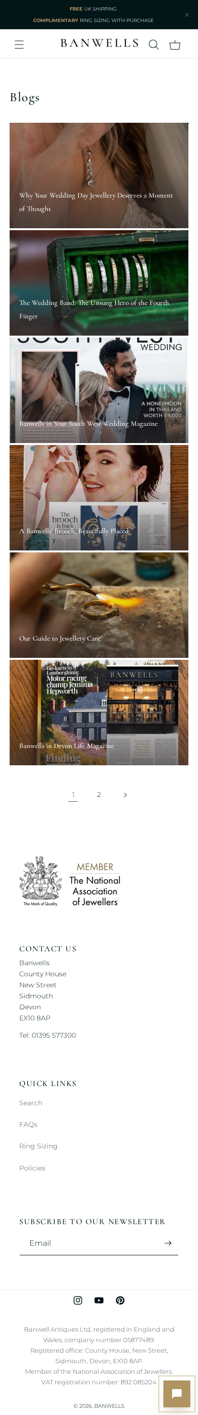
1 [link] (73, 794)
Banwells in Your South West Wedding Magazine (88, 423)
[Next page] (125, 795)
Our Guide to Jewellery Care (59, 638)
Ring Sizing (38, 1146)
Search (30, 1103)
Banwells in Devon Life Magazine (66, 745)
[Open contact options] (176, 1393)
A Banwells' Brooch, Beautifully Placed (74, 530)
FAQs (28, 1124)
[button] (19, 44)
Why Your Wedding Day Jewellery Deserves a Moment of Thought (96, 202)
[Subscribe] (167, 1243)
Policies (32, 1168)
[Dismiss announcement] (187, 15)
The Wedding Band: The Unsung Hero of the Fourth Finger (94, 309)
